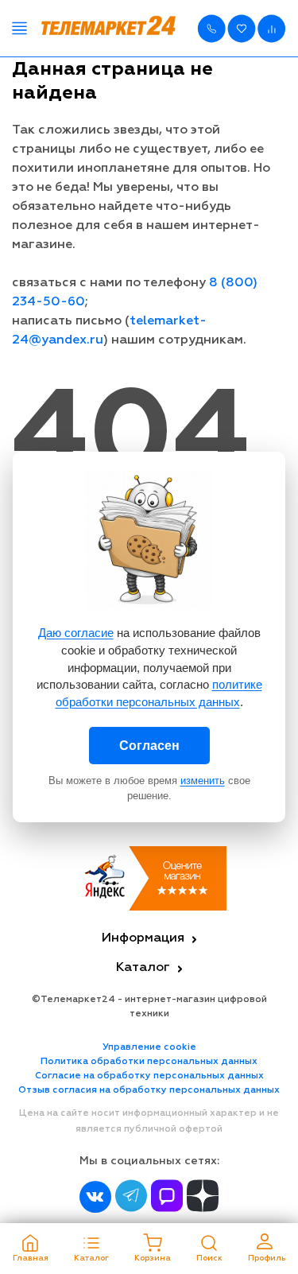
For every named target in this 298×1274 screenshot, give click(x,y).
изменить (202, 781)
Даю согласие (76, 632)
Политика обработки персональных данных (149, 1061)
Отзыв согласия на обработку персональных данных (149, 1090)
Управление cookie (149, 1047)
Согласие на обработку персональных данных (149, 1076)
